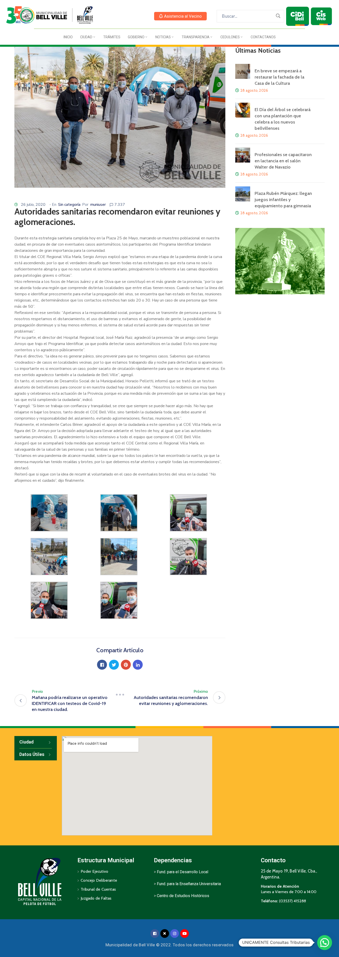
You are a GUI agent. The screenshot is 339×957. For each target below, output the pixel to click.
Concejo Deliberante (99, 880)
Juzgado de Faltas (96, 898)
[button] (180, 16)
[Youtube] (184, 933)
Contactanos (263, 37)
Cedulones (230, 37)
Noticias (163, 37)
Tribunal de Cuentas (98, 889)
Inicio (68, 37)
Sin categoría (69, 204)
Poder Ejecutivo (94, 871)
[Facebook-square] (154, 933)
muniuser (98, 204)
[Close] (164, 933)
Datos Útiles (31, 754)
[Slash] (120, 694)
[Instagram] (174, 933)
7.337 (119, 204)
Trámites (111, 37)
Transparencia (195, 37)
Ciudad (86, 37)
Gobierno (136, 37)
